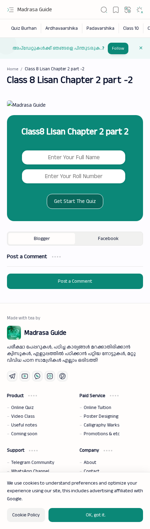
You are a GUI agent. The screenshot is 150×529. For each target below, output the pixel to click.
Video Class (23, 416)
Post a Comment (75, 281)
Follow (118, 48)
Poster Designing (101, 416)
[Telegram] (12, 376)
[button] (10, 10)
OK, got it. (96, 515)
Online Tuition (97, 407)
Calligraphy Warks (101, 425)
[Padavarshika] (100, 28)
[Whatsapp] (37, 376)
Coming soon (24, 433)
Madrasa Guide (34, 10)
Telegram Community (32, 462)
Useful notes (24, 425)
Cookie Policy (26, 515)
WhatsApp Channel (30, 471)
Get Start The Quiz (75, 201)
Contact (91, 471)
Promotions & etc (102, 433)
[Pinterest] (62, 376)
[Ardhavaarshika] (61, 28)
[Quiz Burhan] (24, 28)
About (90, 462)
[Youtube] (25, 376)
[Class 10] (131, 28)
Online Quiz (22, 407)
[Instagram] (50, 376)
